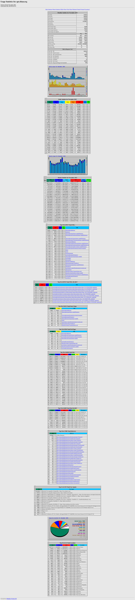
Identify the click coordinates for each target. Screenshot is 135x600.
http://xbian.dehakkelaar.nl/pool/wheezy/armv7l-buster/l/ (69, 440)
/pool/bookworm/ (69, 253)
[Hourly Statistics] (56, 9)
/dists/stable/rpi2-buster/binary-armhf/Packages (76, 238)
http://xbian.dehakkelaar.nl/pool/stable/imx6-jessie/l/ (68, 468)
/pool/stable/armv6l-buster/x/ (72, 254)
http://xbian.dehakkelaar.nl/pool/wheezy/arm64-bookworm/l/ (70, 455)
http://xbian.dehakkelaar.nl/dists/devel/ (65, 464)
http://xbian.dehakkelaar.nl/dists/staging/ (65, 478)
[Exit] (68, 9)
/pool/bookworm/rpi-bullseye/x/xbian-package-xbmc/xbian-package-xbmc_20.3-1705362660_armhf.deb (75, 292)
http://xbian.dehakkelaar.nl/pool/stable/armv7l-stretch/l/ (69, 443)
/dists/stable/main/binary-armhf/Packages (74, 233)
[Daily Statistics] (48, 9)
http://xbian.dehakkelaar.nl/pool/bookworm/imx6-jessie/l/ (69, 466)
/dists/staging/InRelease (71, 241)
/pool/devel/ (68, 277)
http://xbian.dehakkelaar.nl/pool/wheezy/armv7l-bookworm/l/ (70, 450)
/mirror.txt (68, 232)
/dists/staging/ (69, 269)
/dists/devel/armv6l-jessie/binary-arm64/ (70, 346)
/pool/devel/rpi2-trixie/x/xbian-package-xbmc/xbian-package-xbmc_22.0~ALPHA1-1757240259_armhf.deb (76, 300)
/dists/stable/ (68, 259)
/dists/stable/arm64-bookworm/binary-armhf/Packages (77, 243)
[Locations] (87, 9)
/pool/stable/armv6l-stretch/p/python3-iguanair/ (76, 248)
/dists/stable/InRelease (70, 230)
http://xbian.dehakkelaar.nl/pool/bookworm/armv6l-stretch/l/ (70, 460)
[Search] (79, 9)
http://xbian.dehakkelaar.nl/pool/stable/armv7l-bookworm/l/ (69, 446)
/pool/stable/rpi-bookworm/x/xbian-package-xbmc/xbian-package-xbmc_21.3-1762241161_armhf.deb (74, 297)
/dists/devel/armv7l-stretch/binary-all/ (74, 271)
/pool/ (67, 251)
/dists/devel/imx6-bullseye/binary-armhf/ (74, 273)
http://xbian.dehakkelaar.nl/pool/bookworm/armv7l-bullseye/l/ (70, 456)
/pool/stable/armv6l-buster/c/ (72, 276)
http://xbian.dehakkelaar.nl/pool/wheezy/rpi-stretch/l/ (68, 482)
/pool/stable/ (68, 258)
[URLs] (62, 9)
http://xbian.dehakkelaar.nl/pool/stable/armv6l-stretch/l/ (69, 461)
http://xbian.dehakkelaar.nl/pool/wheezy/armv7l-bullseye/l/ (69, 463)
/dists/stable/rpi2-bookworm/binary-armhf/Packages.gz (77, 245)
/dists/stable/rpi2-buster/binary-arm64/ (74, 256)
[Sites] (71, 9)
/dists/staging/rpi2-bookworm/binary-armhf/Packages (77, 274)
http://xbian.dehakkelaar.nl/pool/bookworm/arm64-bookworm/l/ (70, 451)
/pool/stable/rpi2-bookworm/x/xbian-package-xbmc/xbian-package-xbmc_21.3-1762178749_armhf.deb (75, 287)
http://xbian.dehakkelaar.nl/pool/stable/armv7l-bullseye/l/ (69, 458)
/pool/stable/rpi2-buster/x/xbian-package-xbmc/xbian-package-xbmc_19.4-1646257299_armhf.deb (74, 298)
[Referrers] (75, 9)
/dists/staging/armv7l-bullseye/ (72, 263)
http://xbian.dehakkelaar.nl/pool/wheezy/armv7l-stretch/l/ (69, 448)
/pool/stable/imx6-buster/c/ (67, 348)
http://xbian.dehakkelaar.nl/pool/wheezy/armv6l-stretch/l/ (69, 469)
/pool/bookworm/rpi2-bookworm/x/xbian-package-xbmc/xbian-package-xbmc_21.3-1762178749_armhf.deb (76, 295)
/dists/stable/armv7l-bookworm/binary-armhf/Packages (77, 240)
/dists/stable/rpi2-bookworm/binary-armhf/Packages (77, 235)
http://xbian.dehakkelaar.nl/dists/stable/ (65, 473)
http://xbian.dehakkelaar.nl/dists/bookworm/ (66, 471)
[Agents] (83, 9)
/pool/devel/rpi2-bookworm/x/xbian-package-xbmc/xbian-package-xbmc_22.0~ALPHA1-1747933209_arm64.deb (77, 302)
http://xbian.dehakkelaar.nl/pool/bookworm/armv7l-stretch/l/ (70, 442)
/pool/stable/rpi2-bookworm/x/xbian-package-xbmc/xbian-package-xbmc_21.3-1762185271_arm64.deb (75, 289)
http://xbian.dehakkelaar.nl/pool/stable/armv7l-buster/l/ (68, 438)
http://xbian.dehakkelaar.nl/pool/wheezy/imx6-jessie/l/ (68, 479)
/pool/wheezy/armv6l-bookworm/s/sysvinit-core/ (76, 268)
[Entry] (65, 9)
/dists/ (67, 250)
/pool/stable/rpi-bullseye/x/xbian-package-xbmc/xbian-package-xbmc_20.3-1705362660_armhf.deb (74, 294)
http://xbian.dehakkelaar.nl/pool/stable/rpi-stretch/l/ (68, 476)
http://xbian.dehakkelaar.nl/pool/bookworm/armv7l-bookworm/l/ (70, 445)
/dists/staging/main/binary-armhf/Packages (75, 264)
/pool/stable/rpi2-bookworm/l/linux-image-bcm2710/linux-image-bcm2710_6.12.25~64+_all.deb (73, 290)
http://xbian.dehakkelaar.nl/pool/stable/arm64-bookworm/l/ (69, 453)
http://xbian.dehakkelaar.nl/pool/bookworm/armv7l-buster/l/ (69, 437)
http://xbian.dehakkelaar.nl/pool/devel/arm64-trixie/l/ (68, 481)
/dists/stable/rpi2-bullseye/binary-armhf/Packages (76, 246)
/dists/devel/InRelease (70, 261)
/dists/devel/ (68, 266)
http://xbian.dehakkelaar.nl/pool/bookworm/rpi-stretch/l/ (69, 474)
